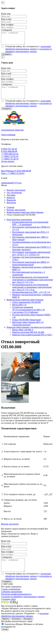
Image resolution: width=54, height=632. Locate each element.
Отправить (6, 54)
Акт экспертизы (14, 192)
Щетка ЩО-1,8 (19, 304)
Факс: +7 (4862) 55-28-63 (12, 173)
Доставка (11, 195)
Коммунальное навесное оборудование (25, 212)
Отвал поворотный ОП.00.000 (26, 302)
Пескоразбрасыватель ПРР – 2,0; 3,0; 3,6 (31, 292)
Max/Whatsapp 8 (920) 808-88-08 (16, 171)
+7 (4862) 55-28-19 (9, 159)
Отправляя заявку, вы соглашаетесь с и (28, 49)
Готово (5, 629)
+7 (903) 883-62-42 (9, 154)
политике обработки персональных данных (25, 614)
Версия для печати (10, 524)
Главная (10, 207)
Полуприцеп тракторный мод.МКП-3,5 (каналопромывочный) (30, 263)
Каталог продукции (16, 190)
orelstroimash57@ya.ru (11, 183)
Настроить (28, 619)
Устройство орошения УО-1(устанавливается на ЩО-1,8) (28, 308)
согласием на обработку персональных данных (28, 50)
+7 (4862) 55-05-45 (9, 156)
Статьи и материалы (10, 589)
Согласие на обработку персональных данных (23, 596)
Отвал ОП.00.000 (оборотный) (26, 320)
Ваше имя (5, 14)
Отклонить (16, 619)
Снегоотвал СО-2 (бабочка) (25, 312)
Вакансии (11, 200)
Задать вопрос (7, 161)
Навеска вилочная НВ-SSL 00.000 (28, 332)
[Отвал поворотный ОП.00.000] (20, 381)
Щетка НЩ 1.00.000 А (22, 330)
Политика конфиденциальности (16, 594)
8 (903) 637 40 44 (9, 149)
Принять (5, 619)
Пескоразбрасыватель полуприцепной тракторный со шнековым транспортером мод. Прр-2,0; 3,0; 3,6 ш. (32, 287)
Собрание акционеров (11, 591)
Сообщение (6, 30)
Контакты (11, 202)
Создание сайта (8, 599)
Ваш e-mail (6, 19)
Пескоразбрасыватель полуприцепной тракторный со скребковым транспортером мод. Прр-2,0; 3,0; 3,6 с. (32, 279)
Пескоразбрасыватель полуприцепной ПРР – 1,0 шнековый (30, 223)
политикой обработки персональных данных (28, 47)
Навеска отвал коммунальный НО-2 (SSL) (32, 335)
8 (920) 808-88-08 (9, 151)
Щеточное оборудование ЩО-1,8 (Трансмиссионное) (27, 323)
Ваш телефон (7, 24)
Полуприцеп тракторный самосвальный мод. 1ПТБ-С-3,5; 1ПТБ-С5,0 (31, 253)
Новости (11, 197)
